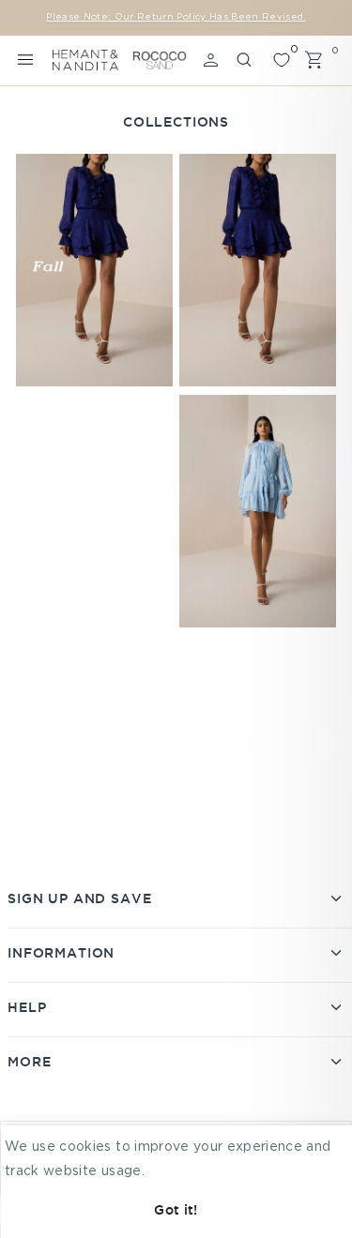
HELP (27, 1007)
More (29, 1061)
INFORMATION (61, 952)
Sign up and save (79, 898)
